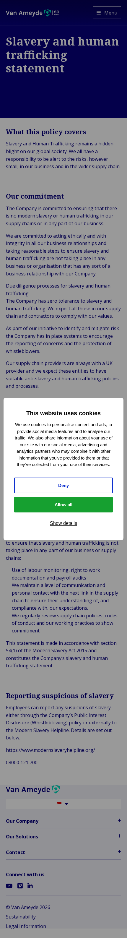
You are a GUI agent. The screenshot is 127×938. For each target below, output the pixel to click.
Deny (63, 485)
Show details (63, 523)
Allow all (63, 504)
